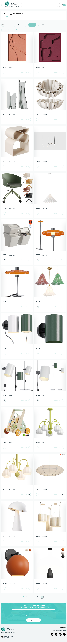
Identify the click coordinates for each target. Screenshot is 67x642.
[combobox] (38, 5)
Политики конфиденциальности (34, 615)
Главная (7, 16)
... (34, 597)
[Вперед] (42, 597)
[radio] (21, 72)
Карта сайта (63, 627)
